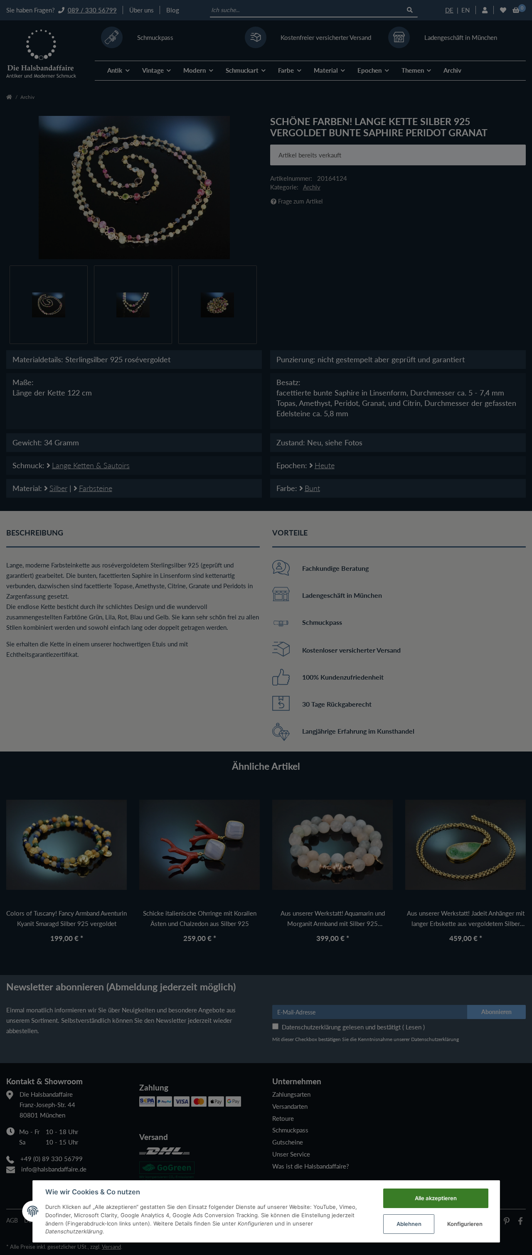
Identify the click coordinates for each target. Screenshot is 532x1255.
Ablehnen (409, 1224)
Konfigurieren (465, 1224)
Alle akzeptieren (436, 1198)
